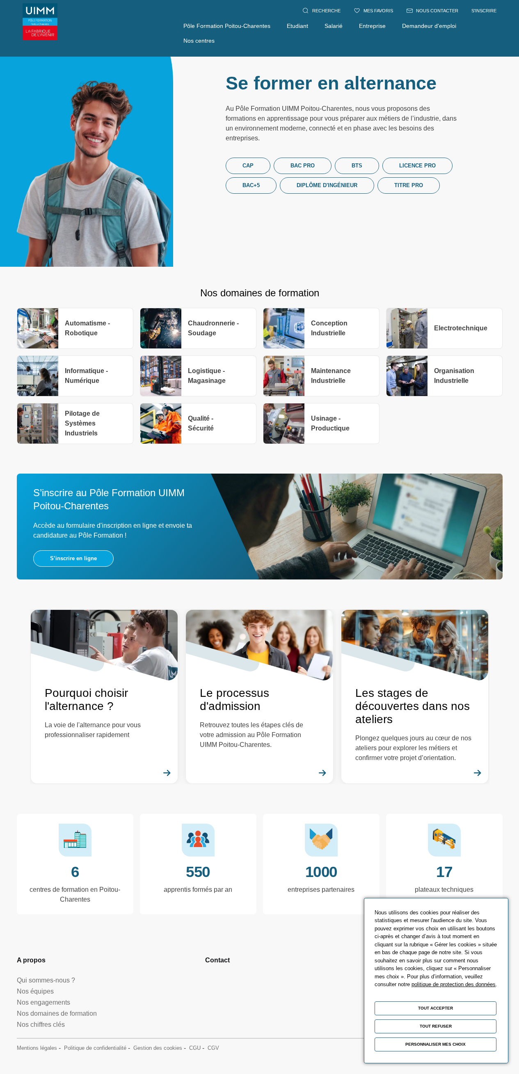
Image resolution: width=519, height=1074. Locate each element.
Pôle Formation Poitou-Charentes (226, 26)
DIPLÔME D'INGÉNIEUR (327, 185)
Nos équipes (35, 991)
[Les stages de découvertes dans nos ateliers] (415, 696)
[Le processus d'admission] (259, 696)
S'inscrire (483, 10)
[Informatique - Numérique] (75, 376)
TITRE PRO (408, 185)
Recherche (326, 10)
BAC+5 (251, 185)
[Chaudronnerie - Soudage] (198, 328)
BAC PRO (302, 166)
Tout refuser (436, 1026)
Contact (217, 960)
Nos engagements (43, 1002)
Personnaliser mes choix (435, 1044)
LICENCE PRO (417, 166)
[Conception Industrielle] (321, 328)
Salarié (334, 26)
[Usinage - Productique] (321, 423)
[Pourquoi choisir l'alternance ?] (104, 696)
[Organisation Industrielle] (444, 376)
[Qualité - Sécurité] (198, 423)
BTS (357, 166)
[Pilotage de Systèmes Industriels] (75, 423)
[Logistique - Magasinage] (198, 376)
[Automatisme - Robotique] (75, 328)
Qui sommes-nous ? (46, 980)
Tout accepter (435, 1008)
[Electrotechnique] (444, 328)
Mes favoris (378, 10)
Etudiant (297, 26)
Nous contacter (437, 10)
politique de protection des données (454, 984)
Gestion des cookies (157, 1048)
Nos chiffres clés (41, 1024)
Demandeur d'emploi (429, 26)
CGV (213, 1048)
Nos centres (199, 40)
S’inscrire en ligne (73, 558)
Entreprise (372, 26)
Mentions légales (37, 1048)
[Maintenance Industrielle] (321, 376)
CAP (248, 166)
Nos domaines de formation (57, 1013)
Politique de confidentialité (95, 1048)
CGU (195, 1048)
